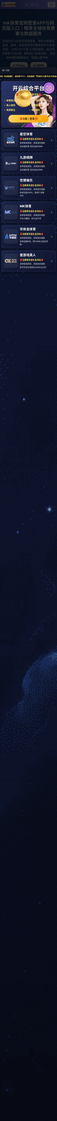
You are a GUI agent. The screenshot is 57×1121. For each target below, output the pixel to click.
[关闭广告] (53, 70)
